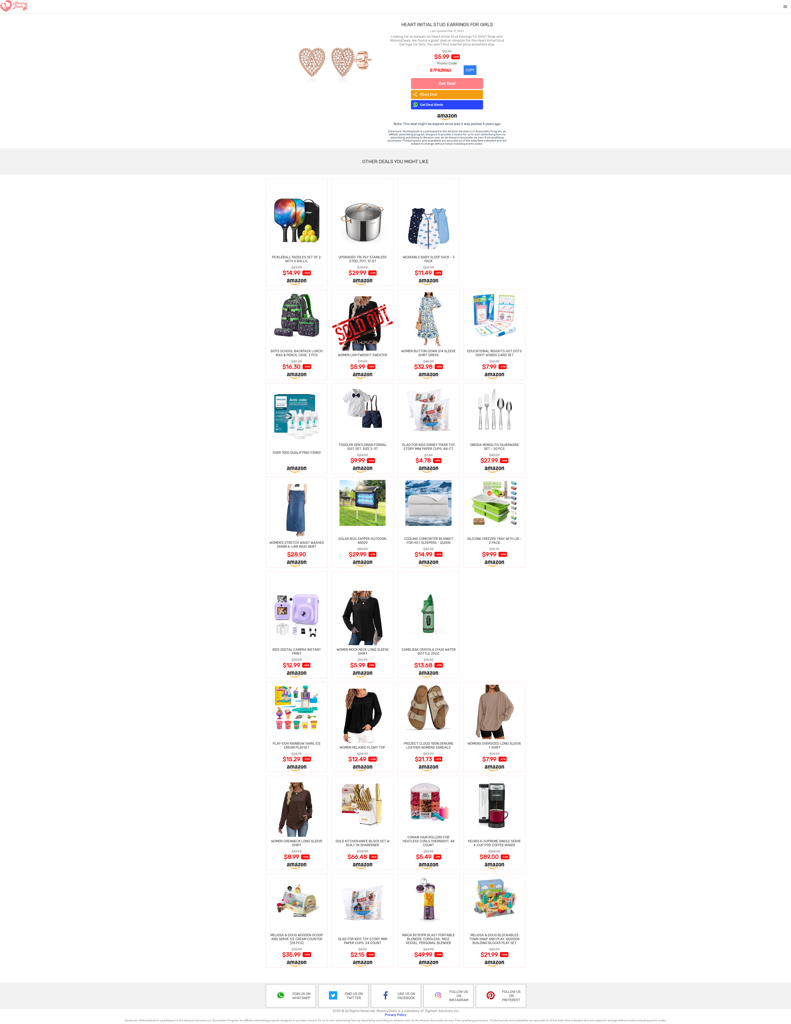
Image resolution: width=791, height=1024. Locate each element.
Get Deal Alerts (431, 104)
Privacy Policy (395, 1015)
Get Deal (447, 83)
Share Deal (425, 94)
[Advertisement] (494, 232)
